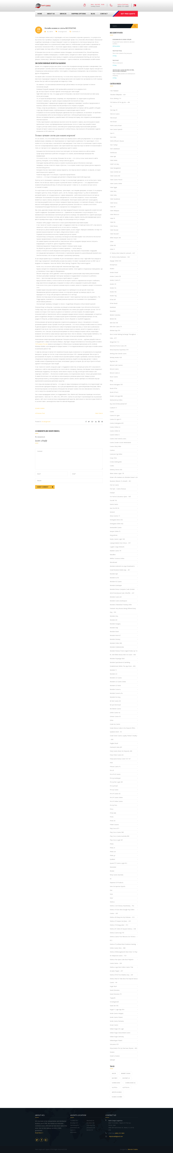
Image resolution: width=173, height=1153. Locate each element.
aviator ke (113, 288)
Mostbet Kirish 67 (115, 635)
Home (39, 14)
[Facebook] (41, 1140)
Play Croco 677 (114, 828)
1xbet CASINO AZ (115, 172)
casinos (112, 450)
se (110, 879)
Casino (112, 411)
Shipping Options (78, 14)
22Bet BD (113, 245)
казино (112, 1052)
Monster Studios (133, 1149)
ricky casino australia (116, 875)
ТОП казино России (41, 344)
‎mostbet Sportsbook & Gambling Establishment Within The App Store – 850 (122, 664)
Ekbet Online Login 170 (117, 473)
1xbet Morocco (114, 214)
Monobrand (113, 562)
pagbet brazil (114, 743)
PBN (111, 763)
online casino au (115, 712)
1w (111, 106)
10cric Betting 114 (115, 98)
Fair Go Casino (114, 485)
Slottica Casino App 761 (117, 933)
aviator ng (113, 296)
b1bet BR (113, 299)
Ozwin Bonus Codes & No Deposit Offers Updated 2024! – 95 (122, 730)
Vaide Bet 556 (114, 1006)
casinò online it (114, 435)
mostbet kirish (114, 631)
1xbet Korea (113, 203)
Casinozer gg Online (116, 454)
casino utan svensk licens (118, 438)
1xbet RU (112, 222)
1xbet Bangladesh (115, 168)
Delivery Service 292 (116, 469)
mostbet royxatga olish (117, 658)
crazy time (113, 458)
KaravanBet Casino (116, 527)
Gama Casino (114, 504)
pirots (112, 817)
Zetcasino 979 (114, 1044)
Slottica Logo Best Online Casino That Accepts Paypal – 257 (121, 969)
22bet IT (112, 249)
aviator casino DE (115, 276)
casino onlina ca (115, 427)
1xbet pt (112, 218)
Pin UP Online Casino (116, 801)
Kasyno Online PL (115, 531)
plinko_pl (112, 855)
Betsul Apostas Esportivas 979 (119, 350)
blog (111, 380)
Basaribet (113, 311)
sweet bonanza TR (115, 994)
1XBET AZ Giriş (114, 164)
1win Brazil (113, 121)
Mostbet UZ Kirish (115, 685)
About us (51, 14)
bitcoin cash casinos (116, 365)
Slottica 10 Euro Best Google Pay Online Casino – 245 (122, 911)
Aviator (112, 268)
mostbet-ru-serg (115, 697)
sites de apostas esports (117, 886)
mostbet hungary (115, 624)
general (112, 512)
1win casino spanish (116, 129)
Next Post (98, 413)
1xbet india (113, 195)
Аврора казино (117, 1092)
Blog (93, 14)
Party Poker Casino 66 (116, 755)
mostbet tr (113, 670)
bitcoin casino (114, 369)
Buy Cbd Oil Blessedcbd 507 (118, 404)
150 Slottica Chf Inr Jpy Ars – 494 (120, 102)
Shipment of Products (116, 882)
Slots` (111, 898)
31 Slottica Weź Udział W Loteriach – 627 (122, 253)
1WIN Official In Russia (117, 141)
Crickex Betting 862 (116, 462)
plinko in (112, 848)
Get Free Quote (128, 14)
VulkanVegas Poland (116, 1040)
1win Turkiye (113, 145)
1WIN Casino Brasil (116, 125)
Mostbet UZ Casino (116, 678)
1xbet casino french (116, 179)
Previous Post (40, 413)
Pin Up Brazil (114, 786)
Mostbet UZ (113, 674)
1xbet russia (114, 226)
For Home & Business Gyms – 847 (120, 496)
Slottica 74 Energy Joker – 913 (119, 925)
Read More (38, 1133)
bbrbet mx (113, 319)
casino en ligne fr (115, 419)
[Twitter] (37, 1140)
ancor (114, 1073)
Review (112, 871)
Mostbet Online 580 (116, 643)
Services (63, 14)
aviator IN (113, 284)
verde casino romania (117, 1021)
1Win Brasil (113, 118)
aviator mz (113, 292)
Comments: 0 (76, 31)
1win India (113, 137)
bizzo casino (114, 377)
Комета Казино (115, 1056)
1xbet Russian (114, 230)
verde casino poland (116, 1017)
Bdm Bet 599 (114, 323)
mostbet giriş (114, 616)
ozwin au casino (115, 724)
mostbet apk (114, 574)
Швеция (112, 1060)
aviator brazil (114, 272)
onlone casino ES (115, 716)
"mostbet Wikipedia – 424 (118, 94)
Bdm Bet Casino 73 (116, 326)
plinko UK (113, 851)
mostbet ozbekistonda (117, 647)
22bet (111, 241)
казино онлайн (117, 1097)
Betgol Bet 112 (114, 342)
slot (111, 890)
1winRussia (113, 152)
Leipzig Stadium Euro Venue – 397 (120, 543)
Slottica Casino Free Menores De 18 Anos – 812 (123, 938)
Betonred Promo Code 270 (118, 346)
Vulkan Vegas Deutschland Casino (120, 1033)
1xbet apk (113, 156)
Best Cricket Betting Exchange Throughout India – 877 (123, 336)
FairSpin (112, 493)
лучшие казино (40, 408)
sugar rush (113, 986)
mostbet (114, 1078)
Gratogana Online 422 (116, 523)
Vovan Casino (114, 1025)
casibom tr (113, 408)
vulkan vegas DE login (117, 1029)
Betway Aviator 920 (116, 357)
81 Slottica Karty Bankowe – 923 (120, 257)
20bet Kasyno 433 (115, 237)
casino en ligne (115, 415)
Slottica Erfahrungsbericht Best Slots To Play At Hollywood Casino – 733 (123, 954)
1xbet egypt (113, 187)
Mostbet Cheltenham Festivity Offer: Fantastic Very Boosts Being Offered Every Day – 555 (123, 608)
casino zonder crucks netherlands (120, 442)
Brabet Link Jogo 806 (116, 396)
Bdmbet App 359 (115, 330)
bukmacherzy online (116, 400)
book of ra (113, 388)
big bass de (113, 361)
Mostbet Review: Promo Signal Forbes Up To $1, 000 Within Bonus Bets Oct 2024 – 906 (123, 653)
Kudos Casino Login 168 (117, 539)
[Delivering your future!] (42, 6)
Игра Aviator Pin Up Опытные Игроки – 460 (123, 1048)
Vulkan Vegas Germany (117, 1036)
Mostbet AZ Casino (116, 581)
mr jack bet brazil (115, 705)
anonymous (113, 265)
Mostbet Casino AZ (116, 597)
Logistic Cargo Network (117, 547)
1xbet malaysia (114, 210)
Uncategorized (62, 31)
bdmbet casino (125, 1073)
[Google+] (46, 1140)
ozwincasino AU (130, 1083)
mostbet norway (115, 639)
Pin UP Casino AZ (115, 793)
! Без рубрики (114, 91)
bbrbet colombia (115, 315)
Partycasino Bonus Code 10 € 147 (120, 759)
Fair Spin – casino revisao (118, 489)
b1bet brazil (113, 303)
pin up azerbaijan (115, 778)
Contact (104, 14)
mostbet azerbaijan (116, 585)
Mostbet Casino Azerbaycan (118, 601)
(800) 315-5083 (123, 6)
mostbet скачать (115, 689)
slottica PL (126, 1087)
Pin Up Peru (113, 805)
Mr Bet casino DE (115, 701)
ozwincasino (116, 1083)
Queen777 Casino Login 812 (118, 863)
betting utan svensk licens (118, 353)
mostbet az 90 (114, 578)
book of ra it (114, 392)
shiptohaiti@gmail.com (116, 1136)
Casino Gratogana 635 (117, 423)
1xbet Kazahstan (115, 199)
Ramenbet (113, 867)
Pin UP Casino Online (116, 797)
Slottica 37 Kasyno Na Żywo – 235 (120, 921)
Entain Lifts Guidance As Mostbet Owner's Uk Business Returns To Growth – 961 (123, 479)
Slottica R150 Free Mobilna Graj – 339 (121, 975)
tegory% (112, 998)
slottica (112, 902)
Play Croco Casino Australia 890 (119, 836)
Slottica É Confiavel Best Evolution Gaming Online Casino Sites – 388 (123, 946)
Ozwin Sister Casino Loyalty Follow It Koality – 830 (123, 737)
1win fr (112, 133)
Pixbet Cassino (114, 824)
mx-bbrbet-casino (115, 709)
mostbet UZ (126, 1078)
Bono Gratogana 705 (116, 384)
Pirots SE (112, 821)
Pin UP (112, 770)
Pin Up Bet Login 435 (116, 782)
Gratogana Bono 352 (116, 520)
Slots (111, 894)
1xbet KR (112, 207)
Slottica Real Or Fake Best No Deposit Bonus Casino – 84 (123, 980)
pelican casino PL (115, 766)
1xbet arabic (113, 160)
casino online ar (115, 431)
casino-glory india (115, 446)
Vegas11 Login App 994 (117, 1009)
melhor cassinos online (117, 558)
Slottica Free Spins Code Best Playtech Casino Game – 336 (121, 961)
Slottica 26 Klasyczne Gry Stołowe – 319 (122, 917)
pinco (111, 809)
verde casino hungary (116, 1013)
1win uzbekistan (115, 149)
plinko (112, 844)
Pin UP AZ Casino (115, 774)
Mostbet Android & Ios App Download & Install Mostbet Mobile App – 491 (122, 568)
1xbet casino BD (115, 176)
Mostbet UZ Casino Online (118, 681)
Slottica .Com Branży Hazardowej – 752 (122, 906)
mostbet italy (114, 628)
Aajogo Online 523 (115, 261)
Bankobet (113, 307)
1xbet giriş (113, 191)
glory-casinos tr (115, 516)
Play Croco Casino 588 (117, 832)
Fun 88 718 (113, 500)
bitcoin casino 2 (115, 373)
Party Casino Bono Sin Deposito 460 (121, 751)
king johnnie (113, 535)
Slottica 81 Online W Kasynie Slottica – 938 (123, 929)
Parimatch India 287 (116, 747)
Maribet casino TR (115, 551)
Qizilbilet (112, 859)
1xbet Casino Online (116, 183)
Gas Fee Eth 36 (114, 508)
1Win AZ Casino (114, 114)
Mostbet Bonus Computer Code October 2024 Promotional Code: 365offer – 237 (122, 591)
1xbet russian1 (114, 234)
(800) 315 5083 (119, 1133)
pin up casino (114, 790)
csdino (112, 466)
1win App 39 (113, 110)
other (111, 720)
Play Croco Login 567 (116, 840)
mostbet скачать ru (116, 693)
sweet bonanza (114, 990)
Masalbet (113, 554)
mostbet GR (113, 620)
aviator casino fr (115, 280)
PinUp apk (113, 813)
